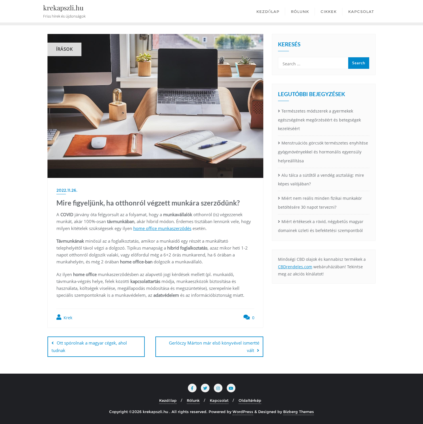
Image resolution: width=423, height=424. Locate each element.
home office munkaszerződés (162, 228)
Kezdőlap (168, 400)
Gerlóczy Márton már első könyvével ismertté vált (214, 346)
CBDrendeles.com (295, 266)
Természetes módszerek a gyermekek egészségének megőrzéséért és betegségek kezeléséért (319, 120)
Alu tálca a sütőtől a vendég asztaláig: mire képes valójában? (321, 179)
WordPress (243, 411)
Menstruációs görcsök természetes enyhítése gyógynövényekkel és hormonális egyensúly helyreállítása (323, 151)
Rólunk (193, 400)
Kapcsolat (219, 400)
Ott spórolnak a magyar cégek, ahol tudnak (89, 346)
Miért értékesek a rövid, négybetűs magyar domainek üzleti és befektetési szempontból (320, 226)
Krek (67, 317)
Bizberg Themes (298, 411)
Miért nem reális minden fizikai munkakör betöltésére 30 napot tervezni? (320, 202)
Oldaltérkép (250, 400)
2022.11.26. (66, 190)
